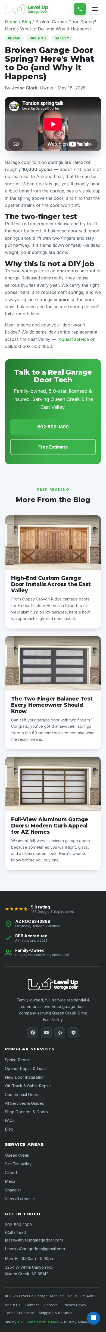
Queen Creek (17, 1155)
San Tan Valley (18, 1164)
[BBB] (73, 1032)
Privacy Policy (74, 1305)
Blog (26, 21)
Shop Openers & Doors (26, 1111)
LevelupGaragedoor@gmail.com (35, 1248)
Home (11, 21)
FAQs (10, 1120)
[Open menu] (95, 9)
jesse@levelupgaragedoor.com (34, 1240)
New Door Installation (25, 1077)
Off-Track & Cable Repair (28, 1086)
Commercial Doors (22, 1094)
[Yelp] (59, 1032)
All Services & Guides (24, 1103)
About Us (12, 1305)
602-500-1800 (80, 9)
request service (73, 339)
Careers (51, 1305)
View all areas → (20, 1198)
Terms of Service (19, 1313)
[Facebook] (32, 1032)
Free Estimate (53, 447)
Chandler (13, 1190)
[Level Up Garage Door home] (26, 9)
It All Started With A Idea (37, 1322)
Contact (32, 1305)
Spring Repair (17, 1059)
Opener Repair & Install (26, 1068)
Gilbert (11, 1172)
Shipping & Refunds (55, 1313)
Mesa (10, 1181)
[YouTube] (46, 1032)
